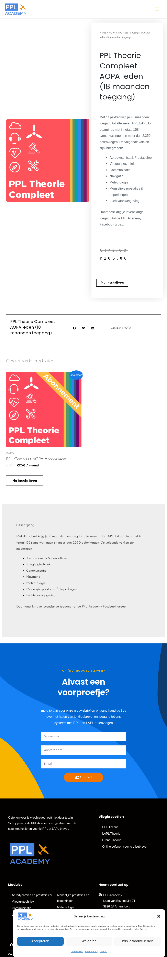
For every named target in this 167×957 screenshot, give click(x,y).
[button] (159, 916)
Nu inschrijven (112, 282)
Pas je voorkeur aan (137, 941)
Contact (103, 951)
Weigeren (89, 941)
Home (103, 33)
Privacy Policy (91, 951)
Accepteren (40, 941)
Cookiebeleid (77, 951)
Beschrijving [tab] (25, 525)
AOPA (112, 33)
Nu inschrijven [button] (24, 480)
